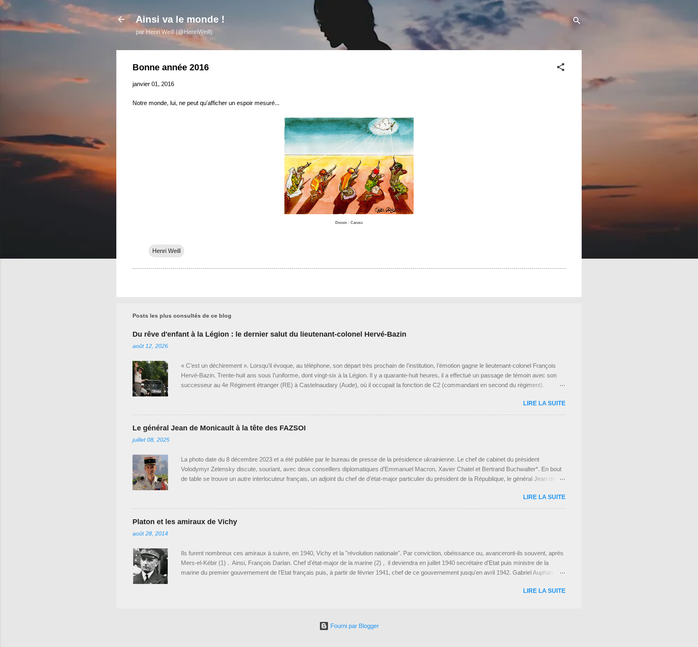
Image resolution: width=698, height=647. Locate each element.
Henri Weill (166, 250)
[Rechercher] (577, 22)
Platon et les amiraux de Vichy (184, 522)
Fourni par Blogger (354, 625)
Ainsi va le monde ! (180, 19)
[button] (561, 68)
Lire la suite (544, 403)
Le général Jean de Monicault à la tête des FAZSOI (219, 428)
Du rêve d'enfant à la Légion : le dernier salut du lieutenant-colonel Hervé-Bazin (269, 334)
